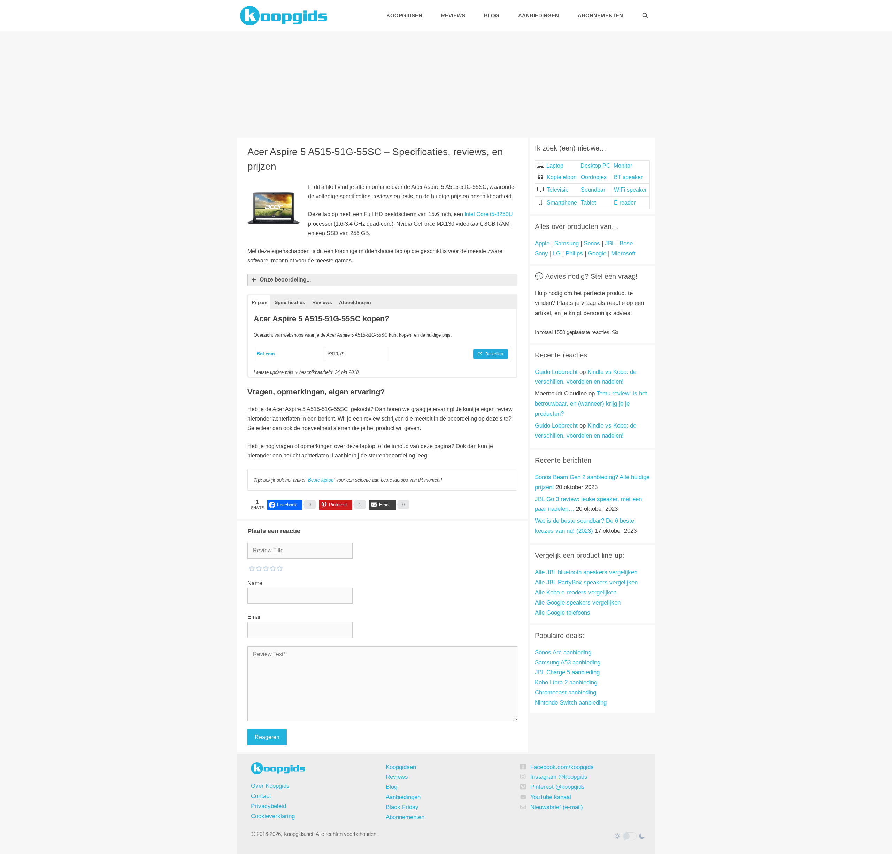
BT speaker (628, 177)
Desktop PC (595, 166)
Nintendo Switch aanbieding (571, 702)
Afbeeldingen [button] (355, 302)
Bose (626, 243)
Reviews (453, 15)
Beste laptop (320, 480)
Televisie (558, 190)
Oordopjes (594, 177)
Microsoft (623, 253)
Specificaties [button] (290, 302)
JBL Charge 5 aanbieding (567, 672)
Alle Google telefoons (562, 612)
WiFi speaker (630, 190)
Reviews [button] (322, 302)
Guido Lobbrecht (556, 372)
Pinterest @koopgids (557, 787)
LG (557, 253)
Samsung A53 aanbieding (567, 662)
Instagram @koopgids (558, 777)
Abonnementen (600, 15)
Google (597, 253)
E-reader (625, 203)
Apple (542, 243)
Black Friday (402, 807)
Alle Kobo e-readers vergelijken (575, 592)
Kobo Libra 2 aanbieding (566, 682)
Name (254, 583)
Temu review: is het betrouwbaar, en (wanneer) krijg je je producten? (591, 403)
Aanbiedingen (538, 15)
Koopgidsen (404, 15)
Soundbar (593, 190)
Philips (574, 253)
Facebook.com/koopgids (562, 767)
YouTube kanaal (550, 797)
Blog (491, 15)
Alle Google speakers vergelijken (578, 602)
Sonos (592, 243)
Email (254, 617)
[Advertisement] (446, 83)
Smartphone (562, 203)
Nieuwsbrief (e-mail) (556, 807)
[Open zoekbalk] (645, 15)
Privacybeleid (268, 806)
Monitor (623, 166)
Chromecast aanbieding (565, 692)
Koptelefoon (562, 177)
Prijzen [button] (260, 302)
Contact (261, 796)
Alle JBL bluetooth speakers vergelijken (586, 572)
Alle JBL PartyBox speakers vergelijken (586, 582)
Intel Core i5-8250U (488, 214)
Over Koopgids (270, 786)
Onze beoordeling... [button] (285, 280)
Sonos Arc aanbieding (563, 652)
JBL (610, 243)
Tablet (588, 203)
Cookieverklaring (273, 816)
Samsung (566, 243)
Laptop (554, 166)
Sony (541, 253)
